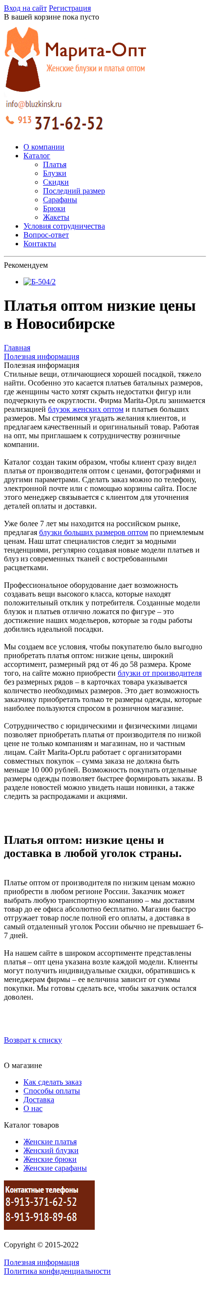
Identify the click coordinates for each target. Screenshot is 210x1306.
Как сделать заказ (52, 1082)
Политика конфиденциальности (57, 1271)
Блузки (54, 173)
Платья (54, 164)
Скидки (56, 182)
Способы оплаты (51, 1091)
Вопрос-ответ (46, 235)
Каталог (36, 155)
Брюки (54, 208)
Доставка (38, 1099)
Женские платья (50, 1141)
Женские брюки (50, 1159)
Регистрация (70, 8)
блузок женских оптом (86, 409)
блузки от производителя (160, 673)
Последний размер (74, 191)
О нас (32, 1108)
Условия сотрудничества (64, 226)
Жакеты (56, 217)
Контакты (39, 243)
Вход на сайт (25, 8)
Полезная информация (41, 1262)
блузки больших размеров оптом (93, 532)
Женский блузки (51, 1150)
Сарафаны (60, 199)
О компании (43, 147)
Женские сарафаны (55, 1168)
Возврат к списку (33, 1040)
